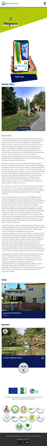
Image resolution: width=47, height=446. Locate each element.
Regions (9, 8)
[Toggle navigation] (45, 3)
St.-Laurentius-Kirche (23, 128)
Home (3, 8)
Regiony (15, 8)
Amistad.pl (26, 439)
